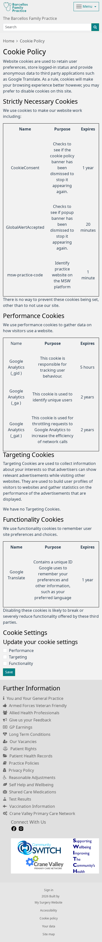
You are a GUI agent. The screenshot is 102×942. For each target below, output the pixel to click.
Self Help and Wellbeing (30, 785)
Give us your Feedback (29, 720)
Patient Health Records (30, 756)
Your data (48, 926)
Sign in (48, 890)
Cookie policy (49, 918)
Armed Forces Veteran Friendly (37, 706)
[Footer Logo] (55, 856)
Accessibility (48, 910)
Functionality (21, 663)
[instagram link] (21, 829)
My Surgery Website (48, 902)
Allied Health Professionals (33, 713)
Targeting (18, 657)
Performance (21, 650)
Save (9, 672)
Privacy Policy (21, 770)
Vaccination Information (31, 806)
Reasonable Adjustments (31, 778)
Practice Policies (23, 763)
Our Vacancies (23, 742)
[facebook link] (14, 829)
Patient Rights (23, 749)
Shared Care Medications (32, 792)
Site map (49, 934)
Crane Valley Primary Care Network (41, 813)
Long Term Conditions (29, 734)
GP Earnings (20, 727)
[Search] (95, 27)
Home (8, 41)
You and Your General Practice (34, 698)
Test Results (19, 799)
